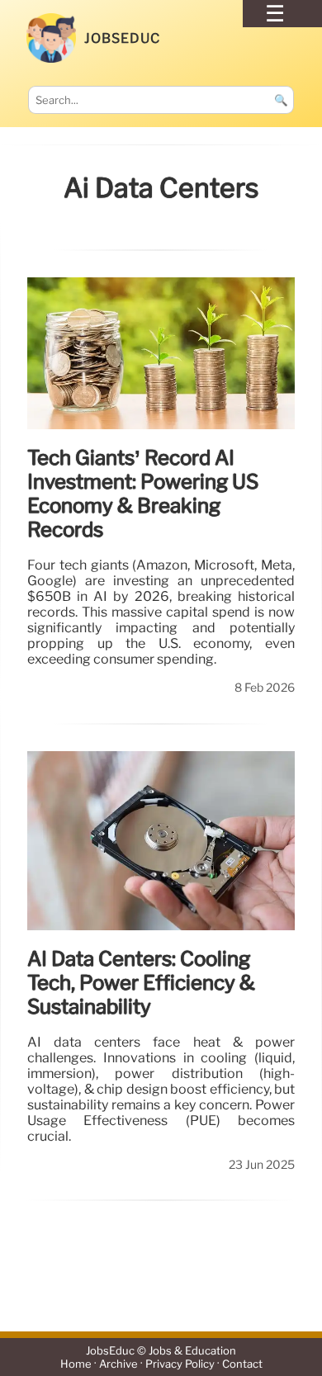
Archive (118, 1364)
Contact (242, 1364)
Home (76, 1364)
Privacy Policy (180, 1364)
